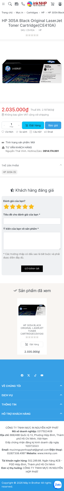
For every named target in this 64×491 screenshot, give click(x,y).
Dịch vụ (7, 395)
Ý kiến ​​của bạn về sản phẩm (20, 228)
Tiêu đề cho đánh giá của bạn (20, 214)
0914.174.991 (51, 151)
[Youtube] (42, 375)
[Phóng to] (32, 71)
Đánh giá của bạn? (14, 201)
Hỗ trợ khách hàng (16, 413)
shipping (44, 114)
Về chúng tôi (11, 385)
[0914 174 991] (23, 4)
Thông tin (9, 404)
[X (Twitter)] (28, 375)
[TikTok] (35, 375)
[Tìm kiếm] (10, 4)
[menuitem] (9, 172)
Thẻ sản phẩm (10, 165)
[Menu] (4, 4)
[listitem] (32, 71)
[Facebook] (22, 375)
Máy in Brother (31, 482)
